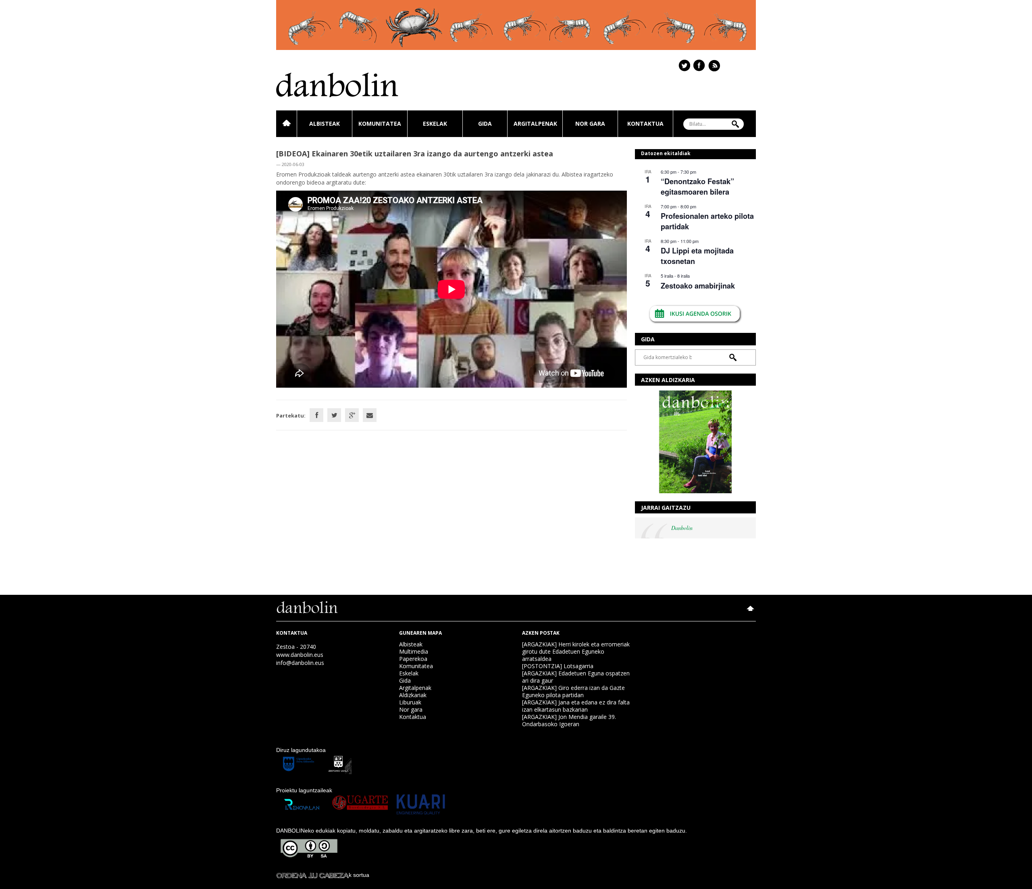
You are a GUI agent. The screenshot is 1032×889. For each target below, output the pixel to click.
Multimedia (413, 651)
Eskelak (435, 123)
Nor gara (590, 123)
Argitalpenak (535, 123)
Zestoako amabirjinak (698, 285)
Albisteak (324, 123)
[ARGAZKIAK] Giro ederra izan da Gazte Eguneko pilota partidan (573, 691)
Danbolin (682, 528)
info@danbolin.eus (300, 663)
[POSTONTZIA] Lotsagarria (557, 666)
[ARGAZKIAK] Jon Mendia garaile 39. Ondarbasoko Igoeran (569, 720)
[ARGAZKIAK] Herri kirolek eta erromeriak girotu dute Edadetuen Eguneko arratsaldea (576, 651)
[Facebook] (316, 415)
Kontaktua (645, 123)
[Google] (352, 415)
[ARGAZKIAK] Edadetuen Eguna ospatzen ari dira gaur (576, 676)
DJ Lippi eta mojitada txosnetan (697, 255)
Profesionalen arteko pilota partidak (707, 221)
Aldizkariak (413, 695)
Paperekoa (413, 659)
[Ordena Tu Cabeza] (312, 875)
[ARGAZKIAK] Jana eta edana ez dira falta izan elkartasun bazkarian (576, 705)
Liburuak (410, 702)
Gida (485, 123)
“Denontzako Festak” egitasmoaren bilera (697, 186)
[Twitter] (334, 415)
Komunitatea (379, 123)
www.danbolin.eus (299, 654)
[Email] (370, 415)
